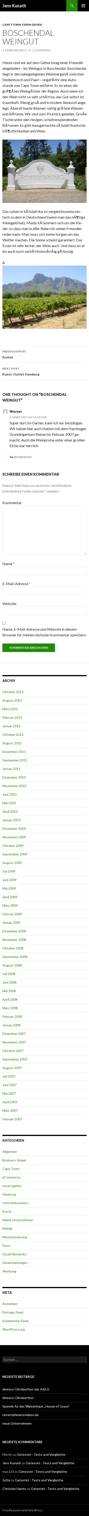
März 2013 (10, 709)
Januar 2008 (11, 1025)
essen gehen (32, 24)
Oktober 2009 (12, 846)
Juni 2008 (9, 982)
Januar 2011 (11, 769)
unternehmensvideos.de (20, 1415)
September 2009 (14, 854)
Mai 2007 (9, 1093)
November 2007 (14, 1042)
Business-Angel (14, 1160)
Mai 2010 (9, 803)
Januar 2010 (11, 820)
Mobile (7, 1228)
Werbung (9, 1271)
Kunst (7, 1211)
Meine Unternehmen (17, 1220)
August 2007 (12, 1068)
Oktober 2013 (12, 692)
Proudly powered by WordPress (22, 1510)
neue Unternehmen (17, 1423)
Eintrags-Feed (12, 1312)
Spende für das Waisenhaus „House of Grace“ (36, 1406)
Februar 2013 (12, 717)
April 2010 (10, 811)
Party (6, 1246)
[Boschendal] (44, 170)
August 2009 (12, 863)
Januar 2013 (11, 726)
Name (8, 563)
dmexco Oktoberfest (18, 1398)
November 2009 (14, 837)
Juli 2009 (8, 871)
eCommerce (11, 1177)
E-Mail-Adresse (16, 583)
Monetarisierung (14, 1237)
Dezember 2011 (14, 752)
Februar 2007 (12, 1119)
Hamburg (9, 1194)
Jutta (6, 1480)
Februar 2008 (12, 1016)
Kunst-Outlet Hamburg (20, 371)
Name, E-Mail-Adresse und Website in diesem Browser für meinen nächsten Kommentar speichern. (44, 632)
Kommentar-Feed (15, 1321)
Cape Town (11, 24)
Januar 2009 (11, 922)
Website (9, 603)
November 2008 (14, 940)
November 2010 (14, 786)
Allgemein (9, 1152)
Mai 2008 (9, 991)
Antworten (23, 457)
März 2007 (10, 1110)
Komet (14, 354)
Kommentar (12, 502)
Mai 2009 (9, 888)
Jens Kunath (14, 5)
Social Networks (14, 1254)
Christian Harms (14, 1489)
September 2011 (14, 760)
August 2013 (12, 700)
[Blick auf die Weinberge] (44, 296)
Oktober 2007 (12, 1051)
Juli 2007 (8, 1076)
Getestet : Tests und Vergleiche (41, 1454)
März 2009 (10, 905)
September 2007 (14, 1059)
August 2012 (12, 743)
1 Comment (42, 50)
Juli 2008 (8, 974)
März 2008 (10, 1008)
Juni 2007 (9, 1085)
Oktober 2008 (12, 948)
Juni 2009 (9, 880)
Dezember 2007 (14, 1034)
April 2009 (10, 897)
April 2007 (10, 1102)
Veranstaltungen (15, 1263)
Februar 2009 (12, 914)
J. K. (29, 50)
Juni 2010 (9, 794)
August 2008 (12, 965)
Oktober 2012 (12, 734)
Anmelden (10, 1304)
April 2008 (10, 999)
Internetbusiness (15, 1203)
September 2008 (14, 957)
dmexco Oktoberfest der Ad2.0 (25, 1389)
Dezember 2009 (14, 828)
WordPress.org (13, 1329)
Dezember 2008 (14, 931)
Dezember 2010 (14, 777)
